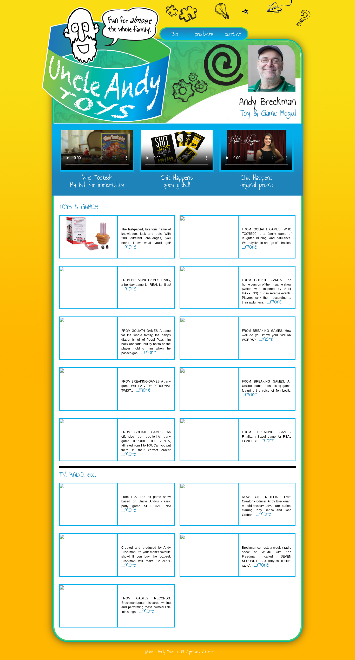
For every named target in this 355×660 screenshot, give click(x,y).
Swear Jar (252, 322)
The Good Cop (256, 488)
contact (233, 33)
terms (209, 651)
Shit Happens (134, 424)
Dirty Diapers (135, 322)
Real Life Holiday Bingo (144, 272)
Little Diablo (254, 373)
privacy (194, 651)
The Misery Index (258, 272)
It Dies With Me (137, 373)
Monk (126, 539)
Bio (175, 33)
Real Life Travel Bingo (264, 424)
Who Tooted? (257, 223)
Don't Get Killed (137, 590)
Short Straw (134, 221)
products (204, 33)
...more (128, 246)
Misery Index (133, 488)
